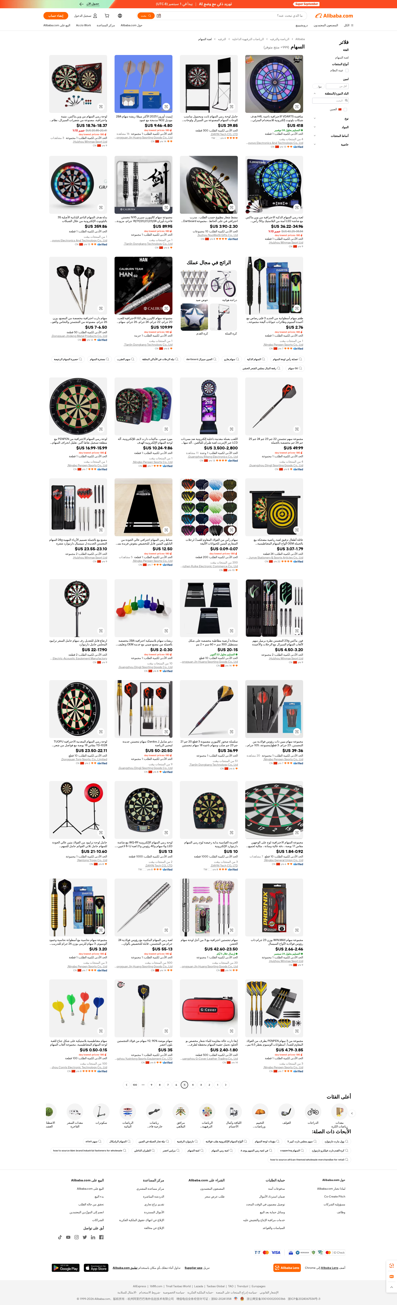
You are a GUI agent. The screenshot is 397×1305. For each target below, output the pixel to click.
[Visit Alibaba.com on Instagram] (76, 1237)
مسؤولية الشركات (334, 1204)
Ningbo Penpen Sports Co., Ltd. (283, 344)
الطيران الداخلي (142, 1150)
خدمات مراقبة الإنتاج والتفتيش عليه (264, 1220)
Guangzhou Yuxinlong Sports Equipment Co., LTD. (143, 1058)
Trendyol (242, 1286)
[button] (158, 15)
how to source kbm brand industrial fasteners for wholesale (87, 1150)
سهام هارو (229, 359)
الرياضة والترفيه (279, 39)
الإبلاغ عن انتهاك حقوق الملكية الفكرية (141, 1220)
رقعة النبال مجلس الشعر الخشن (259, 368)
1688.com (156, 1286)
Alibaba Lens (329, 1267)
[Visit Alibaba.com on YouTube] (68, 1237)
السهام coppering (290, 1150)
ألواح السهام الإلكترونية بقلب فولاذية (224, 1141)
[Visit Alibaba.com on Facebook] (101, 1237)
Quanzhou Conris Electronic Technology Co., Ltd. (78, 1067)
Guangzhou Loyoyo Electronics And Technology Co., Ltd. (274, 142)
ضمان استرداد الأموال (272, 1196)
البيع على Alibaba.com (90, 1188)
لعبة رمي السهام (220, 1150)
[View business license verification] (236, 1299)
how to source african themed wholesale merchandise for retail (307, 1159)
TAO (230, 1286)
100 (135, 1084)
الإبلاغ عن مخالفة (154, 1228)
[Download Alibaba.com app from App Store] (96, 1268)
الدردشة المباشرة (153, 1196)
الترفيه (222, 39)
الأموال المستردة (154, 1212)
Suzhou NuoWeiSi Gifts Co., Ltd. (217, 235)
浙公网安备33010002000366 (266, 1298)
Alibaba (300, 39)
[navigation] (330, 562)
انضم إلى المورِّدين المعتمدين (86, 1212)
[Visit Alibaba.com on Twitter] (84, 1237)
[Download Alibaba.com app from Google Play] (66, 1268)
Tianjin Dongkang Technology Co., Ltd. (148, 243)
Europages (258, 1286)
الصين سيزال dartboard (199, 359)
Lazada (198, 1286)
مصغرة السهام (97, 359)
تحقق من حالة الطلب (91, 1204)
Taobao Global (216, 1286)
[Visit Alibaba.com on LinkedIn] (93, 1237)
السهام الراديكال (118, 1141)
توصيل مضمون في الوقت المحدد (265, 1204)
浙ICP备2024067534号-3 (304, 1298)
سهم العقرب (123, 359)
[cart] (106, 16)
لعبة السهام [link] (205, 39)
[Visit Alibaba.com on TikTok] (59, 1237)
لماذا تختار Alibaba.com (331, 1188)
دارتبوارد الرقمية (185, 1141)
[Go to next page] (126, 1085)
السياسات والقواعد (274, 1228)
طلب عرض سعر (215, 1196)
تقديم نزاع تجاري (154, 1204)
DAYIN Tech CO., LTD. (224, 134)
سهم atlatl (91, 1141)
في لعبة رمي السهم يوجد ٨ (254, 1150)
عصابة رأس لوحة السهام (285, 359)
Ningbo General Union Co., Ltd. (283, 860)
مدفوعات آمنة (276, 1188)
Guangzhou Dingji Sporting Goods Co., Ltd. (276, 465)
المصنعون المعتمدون (212, 1188)
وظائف (341, 1212)
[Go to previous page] (226, 1085)
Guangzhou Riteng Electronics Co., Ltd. (213, 456)
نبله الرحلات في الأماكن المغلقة (158, 359)
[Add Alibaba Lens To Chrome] (287, 1268)
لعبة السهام (194, 1150)
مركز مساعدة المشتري (150, 1188)
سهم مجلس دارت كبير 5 (300, 1141)
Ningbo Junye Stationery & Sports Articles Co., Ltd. (274, 557)
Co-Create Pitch (334, 1196)
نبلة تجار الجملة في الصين (152, 1141)
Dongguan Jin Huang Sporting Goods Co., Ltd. (143, 137)
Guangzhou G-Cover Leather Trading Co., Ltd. (209, 1058)
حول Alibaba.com (333, 1180)
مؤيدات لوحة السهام (265, 1141)
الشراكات (98, 1220)
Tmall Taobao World (178, 1286)
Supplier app (193, 1267)
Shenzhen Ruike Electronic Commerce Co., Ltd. (209, 566)
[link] (391, 1265)
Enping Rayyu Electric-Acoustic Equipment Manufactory (78, 658)
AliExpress (139, 1286)
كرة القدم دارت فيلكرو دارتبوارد (328, 1150)
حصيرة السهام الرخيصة (66, 359)
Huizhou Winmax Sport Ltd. (90, 141)
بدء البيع (99, 1196)
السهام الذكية (254, 359)
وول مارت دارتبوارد (334, 1141)
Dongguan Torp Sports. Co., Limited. (84, 759)
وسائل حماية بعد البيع (272, 1212)
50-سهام (293, 368)
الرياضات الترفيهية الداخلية (248, 39)
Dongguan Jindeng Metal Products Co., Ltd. (79, 336)
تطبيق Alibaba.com (125, 1267)
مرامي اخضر (169, 1150)
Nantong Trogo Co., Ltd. (92, 860)
